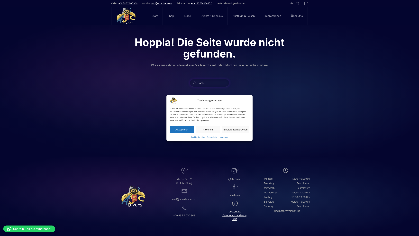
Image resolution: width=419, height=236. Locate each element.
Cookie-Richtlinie (198, 137)
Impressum (223, 137)
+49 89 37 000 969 (127, 3)
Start (155, 16)
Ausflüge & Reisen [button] (244, 16)
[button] (29, 229)
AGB (234, 219)
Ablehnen (208, 129)
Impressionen (273, 16)
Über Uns (297, 16)
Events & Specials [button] (212, 16)
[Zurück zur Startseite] (126, 16)
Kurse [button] (187, 16)
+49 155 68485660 (200, 3)
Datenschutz (212, 137)
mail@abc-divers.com (161, 3)
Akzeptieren (181, 129)
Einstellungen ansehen (235, 129)
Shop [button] (171, 16)
